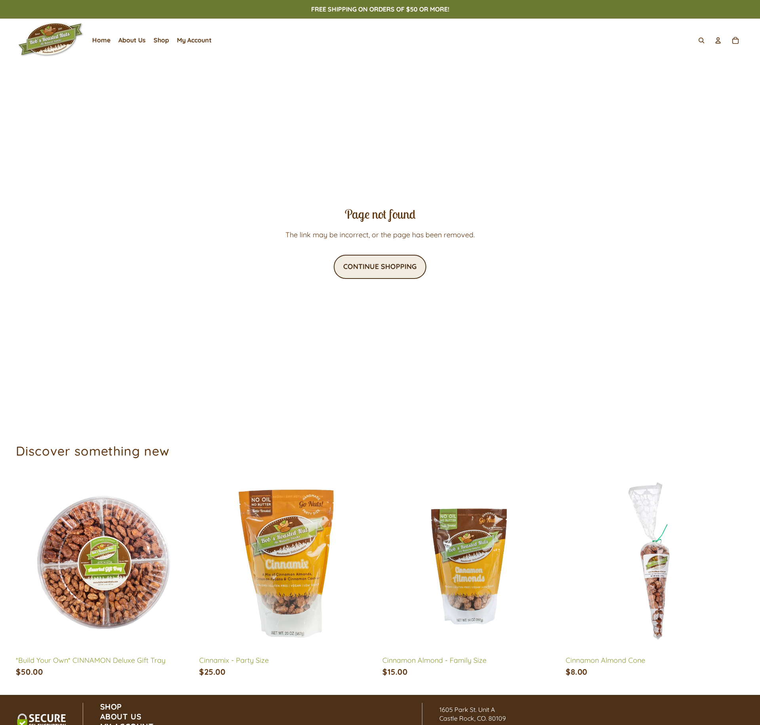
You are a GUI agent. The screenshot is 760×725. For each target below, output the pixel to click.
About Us (121, 716)
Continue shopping (380, 266)
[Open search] (701, 40)
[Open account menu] (718, 40)
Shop (111, 707)
